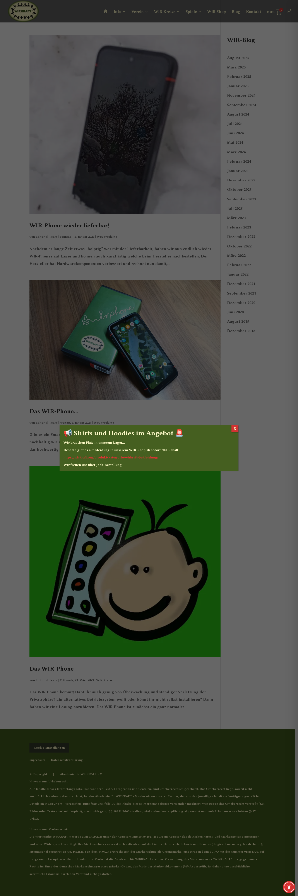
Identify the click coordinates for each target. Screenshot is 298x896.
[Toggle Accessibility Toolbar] (289, 887)
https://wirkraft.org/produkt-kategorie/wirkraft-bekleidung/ (110, 457)
